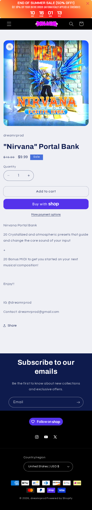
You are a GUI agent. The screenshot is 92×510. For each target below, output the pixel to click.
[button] (9, 24)
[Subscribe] (78, 402)
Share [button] (12, 325)
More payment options (46, 214)
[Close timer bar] (87, 3)
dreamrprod (38, 498)
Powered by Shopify (59, 498)
